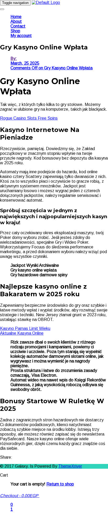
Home (15, 16)
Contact (17, 26)
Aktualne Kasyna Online (22, 333)
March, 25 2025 (24, 63)
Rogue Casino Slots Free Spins (29, 118)
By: (13, 58)
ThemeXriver (70, 466)
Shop (15, 31)
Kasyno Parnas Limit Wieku (25, 328)
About (16, 21)
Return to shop (60, 484)
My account (21, 35)
